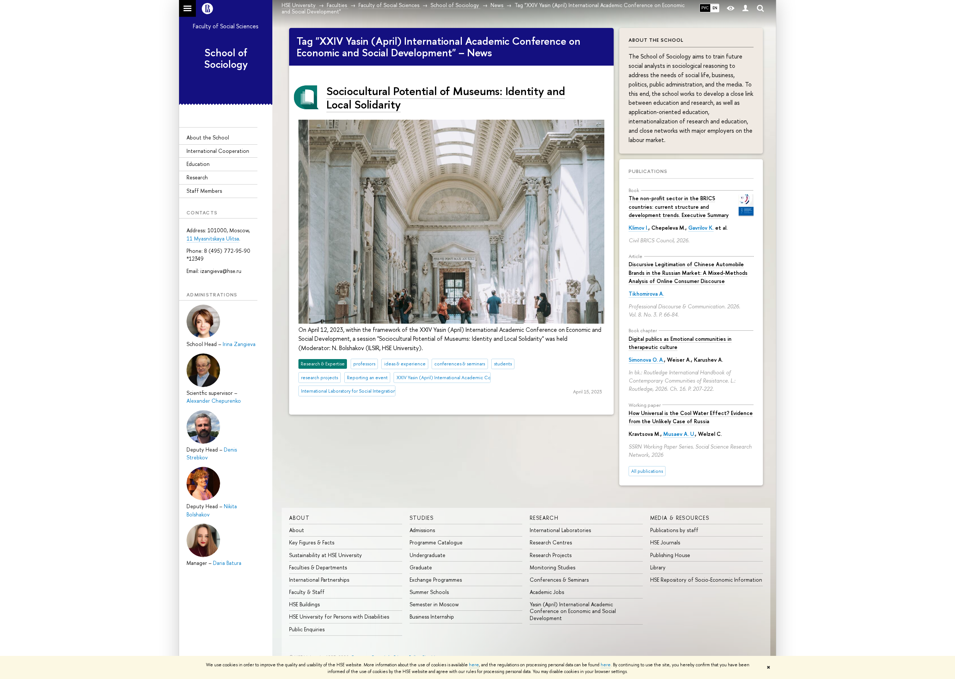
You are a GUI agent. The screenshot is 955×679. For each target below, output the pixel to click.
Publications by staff (674, 530)
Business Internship (432, 616)
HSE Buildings (304, 604)
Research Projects (551, 555)
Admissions (422, 530)
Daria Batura (227, 562)
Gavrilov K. (701, 227)
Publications (648, 171)
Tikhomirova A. (646, 293)
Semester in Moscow (434, 604)
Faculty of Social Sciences (226, 26)
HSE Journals (665, 542)
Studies (422, 517)
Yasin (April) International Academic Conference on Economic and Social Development (573, 611)
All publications (647, 471)
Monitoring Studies (552, 567)
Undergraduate (427, 555)
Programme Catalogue (436, 542)
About (299, 517)
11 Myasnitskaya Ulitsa (213, 238)
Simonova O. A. (646, 359)
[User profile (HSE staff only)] (745, 8)
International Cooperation (218, 150)
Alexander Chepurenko (214, 400)
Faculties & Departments (318, 567)
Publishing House (670, 555)
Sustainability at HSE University (325, 555)
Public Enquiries (307, 629)
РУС (705, 7)
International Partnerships (319, 579)
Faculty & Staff (307, 591)
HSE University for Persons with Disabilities (339, 616)
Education (198, 163)
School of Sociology (226, 58)
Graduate (421, 567)
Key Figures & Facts (311, 542)
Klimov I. (638, 227)
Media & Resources (680, 517)
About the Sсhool (208, 137)
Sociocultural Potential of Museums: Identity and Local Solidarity (445, 97)
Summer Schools (429, 591)
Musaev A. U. (679, 433)
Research (197, 177)
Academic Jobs (547, 591)
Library (658, 567)
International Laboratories (560, 530)
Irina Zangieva (239, 344)
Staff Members (204, 190)
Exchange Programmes (436, 579)
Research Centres (551, 542)
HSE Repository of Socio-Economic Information (706, 579)
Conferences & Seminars (559, 579)
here (474, 665)
